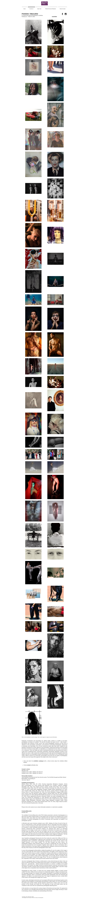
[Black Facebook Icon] (62, 14)
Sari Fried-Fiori (63, 788)
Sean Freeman (45, 788)
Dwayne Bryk (41, 785)
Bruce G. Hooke (30, 792)
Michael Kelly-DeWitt (39, 794)
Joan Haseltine (25, 777)
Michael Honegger (59, 790)
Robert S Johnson (47, 793)
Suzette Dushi (52, 786)
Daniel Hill (43, 790)
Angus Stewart (59, 801)
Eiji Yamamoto (27, 802)
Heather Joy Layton (51, 796)
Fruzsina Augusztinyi (47, 784)
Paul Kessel (59, 794)
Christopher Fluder (26, 788)
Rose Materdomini (37, 798)
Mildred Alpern (25, 784)
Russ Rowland (41, 801)
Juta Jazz (24, 780)
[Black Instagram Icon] (65, 14)
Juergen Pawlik (25, 800)
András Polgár (45, 800)
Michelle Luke (25, 770)
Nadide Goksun (51, 789)
